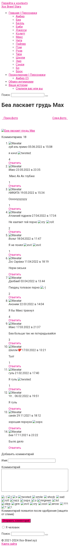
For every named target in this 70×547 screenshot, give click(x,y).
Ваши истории (18, 85)
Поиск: (6, 95)
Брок (19, 71)
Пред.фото (10, 118)
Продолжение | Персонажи (27, 75)
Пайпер (21, 44)
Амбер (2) (22, 78)
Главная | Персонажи (23, 13)
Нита (19, 40)
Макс (19, 37)
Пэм (19, 47)
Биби (19, 26)
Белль (20, 23)
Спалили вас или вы (29, 88)
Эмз (18, 61)
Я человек (12, 527)
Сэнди (20, 64)
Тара (19, 54)
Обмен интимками (21, 81)
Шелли (20, 57)
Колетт (20, 33)
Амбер (20, 16)
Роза (19, 50)
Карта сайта (9, 544)
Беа (18, 20)
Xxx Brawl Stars (11, 6)
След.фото (60, 118)
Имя (4, 460)
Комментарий (10, 467)
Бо (17, 68)
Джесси (21, 30)
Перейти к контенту (14, 3)
